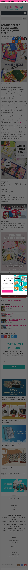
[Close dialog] (26, 276)
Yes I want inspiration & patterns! (7, 291)
